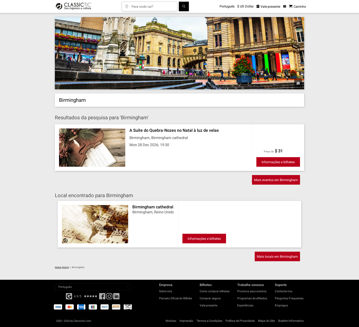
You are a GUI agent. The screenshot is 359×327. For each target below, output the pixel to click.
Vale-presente (270, 7)
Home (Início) (62, 267)
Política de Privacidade (240, 320)
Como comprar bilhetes (215, 291)
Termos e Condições (209, 320)
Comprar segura (210, 298)
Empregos (281, 305)
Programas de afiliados (252, 298)
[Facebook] (69, 296)
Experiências (245, 305)
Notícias (171, 320)
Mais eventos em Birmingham (276, 180)
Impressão (186, 320)
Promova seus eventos (252, 291)
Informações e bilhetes (278, 162)
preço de (269, 151)
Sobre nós (165, 291)
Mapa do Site (266, 320)
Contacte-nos (283, 291)
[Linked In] (116, 297)
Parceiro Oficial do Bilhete (175, 298)
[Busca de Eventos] (184, 6)
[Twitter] (109, 297)
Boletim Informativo (291, 320)
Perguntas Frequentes (289, 298)
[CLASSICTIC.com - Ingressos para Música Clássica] (73, 6)
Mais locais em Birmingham (277, 257)
